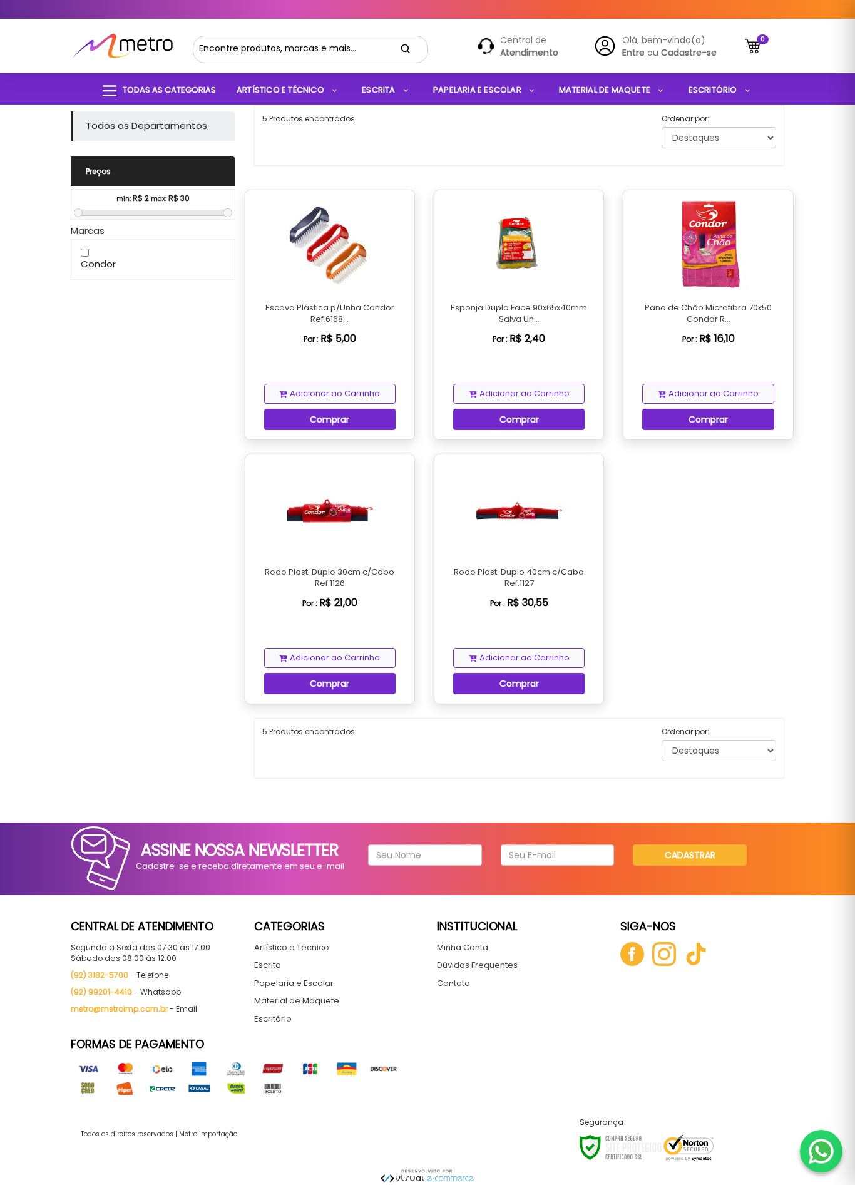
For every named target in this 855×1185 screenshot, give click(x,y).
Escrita (267, 965)
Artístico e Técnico (291, 947)
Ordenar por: (685, 118)
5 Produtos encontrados (308, 118)
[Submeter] (406, 49)
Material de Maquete (296, 1001)
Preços (98, 171)
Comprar (329, 419)
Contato (453, 983)
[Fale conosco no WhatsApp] (821, 1151)
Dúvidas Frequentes (477, 965)
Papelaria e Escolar (294, 983)
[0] (752, 46)
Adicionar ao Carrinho (335, 393)
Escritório (273, 1019)
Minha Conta (462, 947)
